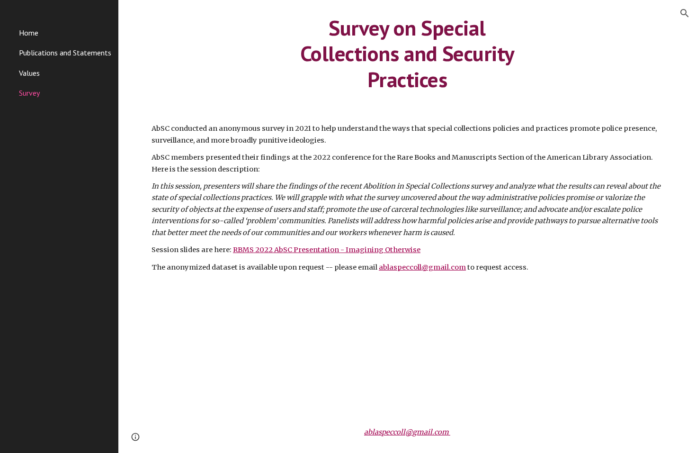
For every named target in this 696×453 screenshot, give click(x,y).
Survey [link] (29, 93)
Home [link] (28, 32)
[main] (407, 53)
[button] (684, 13)
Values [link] (29, 73)
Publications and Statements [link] (65, 52)
